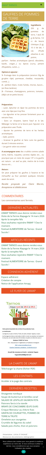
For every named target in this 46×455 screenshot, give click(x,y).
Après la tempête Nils (12, 219)
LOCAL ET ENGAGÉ (20, 434)
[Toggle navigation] (41, 5)
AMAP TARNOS (9, 5)
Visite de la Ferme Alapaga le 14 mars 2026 (22, 216)
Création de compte (11, 280)
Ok (24, 452)
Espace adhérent (9, 277)
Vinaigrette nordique (11, 393)
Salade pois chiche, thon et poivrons (19, 425)
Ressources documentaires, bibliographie (18, 437)
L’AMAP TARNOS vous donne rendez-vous (21, 212)
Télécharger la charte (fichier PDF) (18, 368)
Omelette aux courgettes (13, 419)
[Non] (43, 447)
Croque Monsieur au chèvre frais (17, 409)
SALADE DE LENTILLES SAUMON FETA (19, 400)
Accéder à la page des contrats (16, 381)
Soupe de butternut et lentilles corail (19, 396)
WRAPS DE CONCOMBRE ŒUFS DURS (19, 406)
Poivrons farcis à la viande (14, 403)
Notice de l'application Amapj (16, 283)
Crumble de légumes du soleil (16, 422)
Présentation (7, 434)
